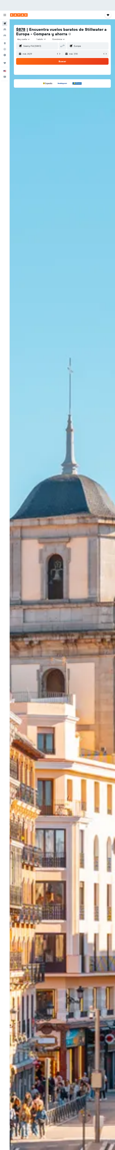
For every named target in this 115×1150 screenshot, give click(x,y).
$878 (20, 29)
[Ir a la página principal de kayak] (19, 15)
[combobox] (58, 39)
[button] (5, 15)
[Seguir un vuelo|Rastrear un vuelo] (4, 49)
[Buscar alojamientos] (4, 29)
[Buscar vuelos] (4, 23)
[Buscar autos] (4, 35)
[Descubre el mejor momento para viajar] (4, 55)
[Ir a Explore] (4, 43)
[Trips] (4, 63)
